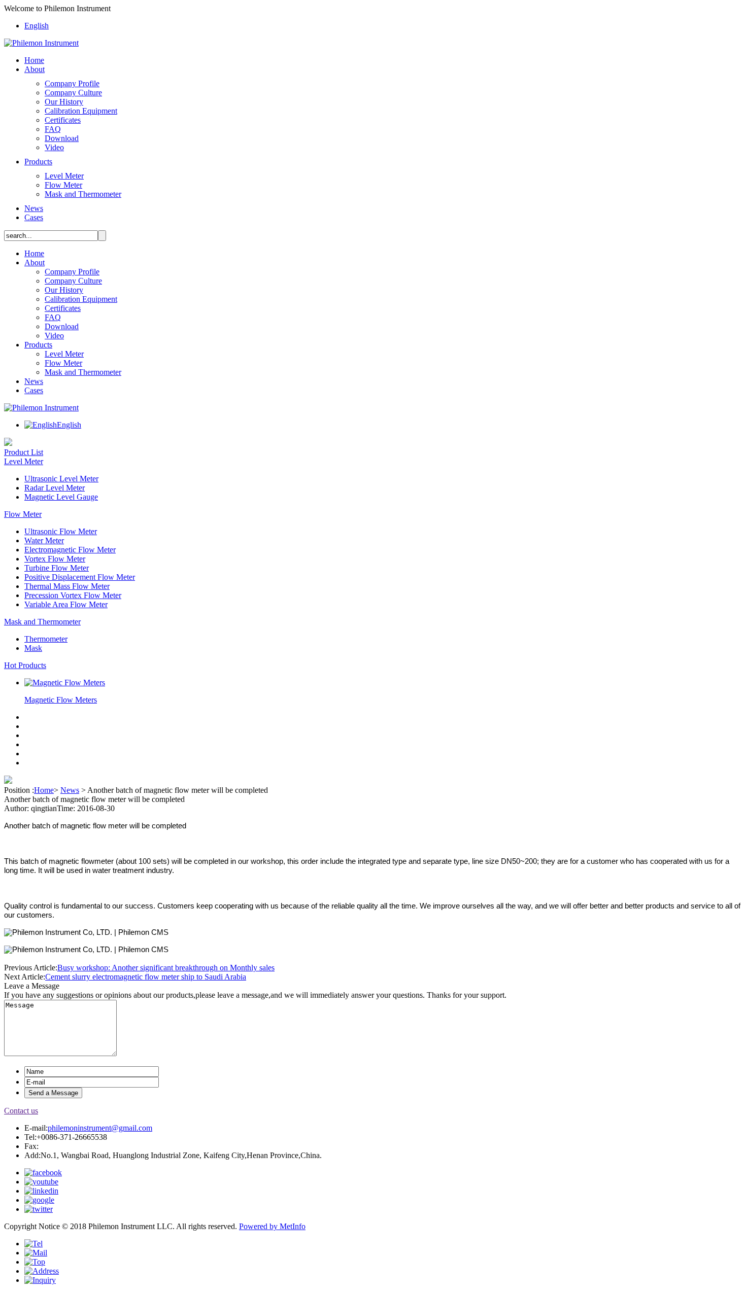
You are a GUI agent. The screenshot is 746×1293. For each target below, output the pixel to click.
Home (34, 60)
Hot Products (25, 665)
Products (38, 161)
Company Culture (73, 92)
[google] (39, 1200)
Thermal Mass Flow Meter (67, 586)
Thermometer (45, 639)
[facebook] (43, 1172)
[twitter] (38, 1209)
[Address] (41, 1271)
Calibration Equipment (81, 111)
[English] (40, 425)
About (34, 69)
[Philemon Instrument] (41, 43)
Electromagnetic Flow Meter (70, 549)
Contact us (21, 1110)
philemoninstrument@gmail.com (100, 1128)
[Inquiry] (40, 1280)
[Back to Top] (34, 1261)
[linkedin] (41, 1190)
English (36, 25)
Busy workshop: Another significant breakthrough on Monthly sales (166, 967)
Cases (33, 217)
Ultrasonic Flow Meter (60, 531)
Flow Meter (63, 185)
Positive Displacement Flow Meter (79, 577)
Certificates (63, 120)
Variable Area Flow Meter (66, 604)
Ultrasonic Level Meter (61, 478)
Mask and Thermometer (83, 194)
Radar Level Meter (54, 487)
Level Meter (64, 175)
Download (62, 138)
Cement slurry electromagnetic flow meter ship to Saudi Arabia (145, 976)
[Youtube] (41, 1181)
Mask (33, 648)
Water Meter (44, 540)
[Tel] (33, 1243)
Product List (23, 452)
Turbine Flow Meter (56, 568)
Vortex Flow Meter (54, 558)
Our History (64, 101)
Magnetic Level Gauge (61, 497)
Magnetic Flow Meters (60, 699)
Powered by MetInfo (272, 1226)
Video (54, 147)
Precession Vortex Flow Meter (72, 595)
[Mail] (35, 1252)
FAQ (53, 129)
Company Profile (72, 83)
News (33, 208)
